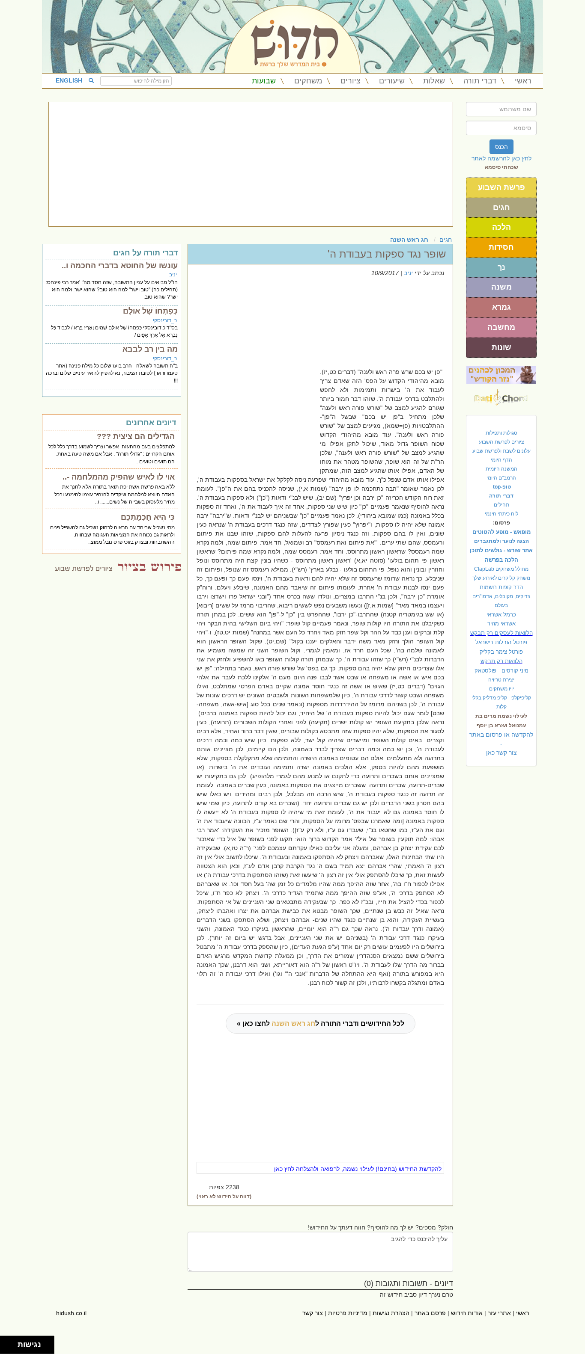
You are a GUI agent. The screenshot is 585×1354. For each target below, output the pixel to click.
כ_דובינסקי (165, 320)
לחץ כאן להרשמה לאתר (501, 158)
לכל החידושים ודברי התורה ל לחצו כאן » (320, 1023)
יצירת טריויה (501, 680)
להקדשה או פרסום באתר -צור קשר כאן (501, 743)
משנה (501, 287)
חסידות (501, 247)
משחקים (308, 81)
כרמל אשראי (501, 614)
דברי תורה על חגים (145, 253)
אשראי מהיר (501, 623)
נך (501, 267)
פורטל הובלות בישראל (501, 642)
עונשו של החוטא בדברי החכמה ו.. (120, 265)
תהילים (501, 505)
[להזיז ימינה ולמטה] (11, 1347)
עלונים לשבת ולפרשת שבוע (501, 451)
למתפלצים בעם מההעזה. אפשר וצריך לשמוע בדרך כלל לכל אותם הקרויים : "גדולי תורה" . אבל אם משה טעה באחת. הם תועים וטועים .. (111, 454)
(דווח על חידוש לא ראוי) (224, 1197)
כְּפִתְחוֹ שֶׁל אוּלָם (150, 311)
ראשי (523, 81)
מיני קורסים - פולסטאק (501, 670)
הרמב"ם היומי (501, 478)
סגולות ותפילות (501, 433)
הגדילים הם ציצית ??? (136, 436)
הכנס (501, 146)
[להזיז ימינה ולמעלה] (11, 1342)
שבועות (264, 81)
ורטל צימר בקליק (501, 652)
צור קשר (312, 1313)
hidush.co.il (71, 1313)
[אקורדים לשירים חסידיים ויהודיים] (501, 394)
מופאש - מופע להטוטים (501, 532)
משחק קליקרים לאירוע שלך (501, 578)
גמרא (501, 307)
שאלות (434, 81)
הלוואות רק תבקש (501, 661)
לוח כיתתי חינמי (501, 514)
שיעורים (392, 81)
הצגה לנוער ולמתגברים (501, 541)
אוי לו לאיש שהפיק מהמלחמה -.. (119, 477)
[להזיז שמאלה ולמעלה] (6, 1342)
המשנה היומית (501, 469)
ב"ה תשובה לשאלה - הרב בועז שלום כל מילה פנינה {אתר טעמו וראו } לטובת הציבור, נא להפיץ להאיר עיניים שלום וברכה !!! (112, 373)
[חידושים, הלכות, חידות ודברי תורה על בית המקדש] (501, 374)
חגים (501, 207)
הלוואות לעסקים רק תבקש (501, 633)
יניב (408, 273)
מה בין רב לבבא (150, 349)
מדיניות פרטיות (347, 1313)
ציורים (350, 81)
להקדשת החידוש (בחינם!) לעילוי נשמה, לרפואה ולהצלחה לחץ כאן (358, 1168)
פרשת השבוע (501, 187)
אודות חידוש (467, 1313)
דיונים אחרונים (151, 422)
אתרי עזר (499, 1313)
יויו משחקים (501, 689)
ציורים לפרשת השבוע (501, 442)
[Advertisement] (251, 164)
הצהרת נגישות (391, 1313)
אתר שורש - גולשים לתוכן (501, 550)
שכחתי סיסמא (501, 167)
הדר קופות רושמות (501, 587)
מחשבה (501, 327)
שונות (501, 347)
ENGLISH (69, 80)
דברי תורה (479, 81)
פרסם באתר (430, 1313)
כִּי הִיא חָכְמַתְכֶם (148, 517)
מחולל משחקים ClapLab (501, 569)
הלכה (501, 227)
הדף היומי (501, 460)
